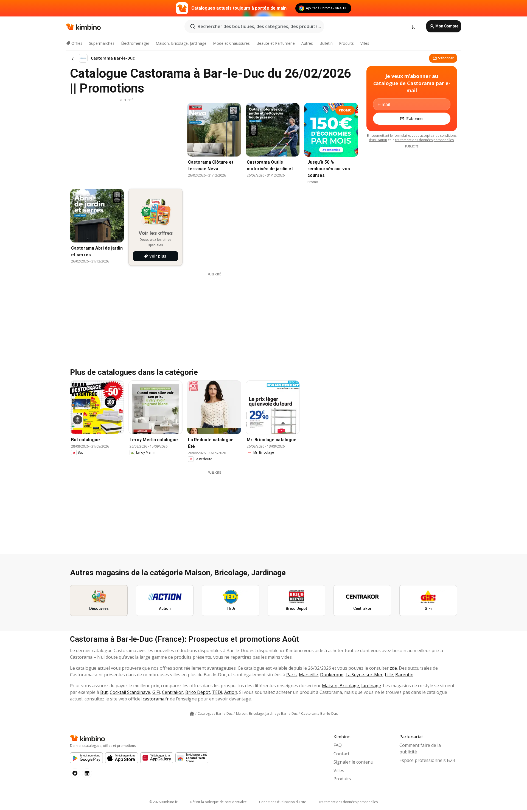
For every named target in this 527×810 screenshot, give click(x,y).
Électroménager (135, 43)
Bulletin (326, 43)
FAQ (337, 745)
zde (393, 668)
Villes (364, 43)
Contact (341, 754)
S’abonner (446, 58)
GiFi (156, 692)
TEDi (217, 692)
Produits (346, 43)
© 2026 (163, 802)
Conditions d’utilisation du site (282, 802)
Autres (307, 43)
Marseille (308, 675)
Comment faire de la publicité (420, 748)
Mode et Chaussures (231, 43)
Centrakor (172, 692)
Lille (389, 675)
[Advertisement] (126, 140)
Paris (291, 675)
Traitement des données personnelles (348, 802)
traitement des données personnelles (424, 140)
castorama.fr (156, 699)
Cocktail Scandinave (130, 692)
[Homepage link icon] (192, 713)
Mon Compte (446, 26)
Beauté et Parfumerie (275, 43)
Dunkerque (331, 675)
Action (230, 692)
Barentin (404, 675)
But (104, 692)
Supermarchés (101, 43)
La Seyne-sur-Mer (364, 675)
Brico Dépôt (197, 692)
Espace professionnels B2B (427, 760)
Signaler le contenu (353, 762)
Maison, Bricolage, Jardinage (181, 43)
